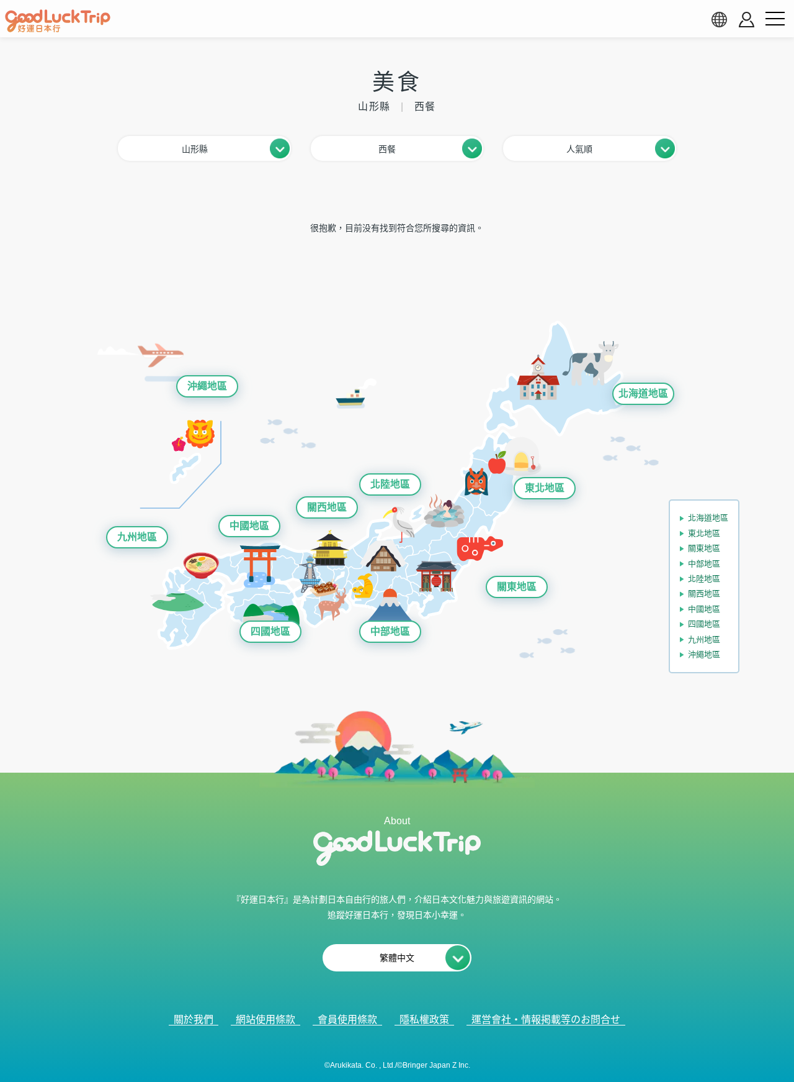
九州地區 (137, 537)
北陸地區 (390, 484)
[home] (57, 21)
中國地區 (249, 526)
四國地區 (270, 631)
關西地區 (327, 507)
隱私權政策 (424, 1019)
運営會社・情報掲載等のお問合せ (545, 1019)
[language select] (719, 19)
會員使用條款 (347, 1019)
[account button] (746, 19)
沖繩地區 (207, 386)
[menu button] (775, 19)
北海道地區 (643, 393)
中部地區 (390, 631)
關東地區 (517, 586)
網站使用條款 (265, 1019)
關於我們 (193, 1019)
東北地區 (544, 488)
